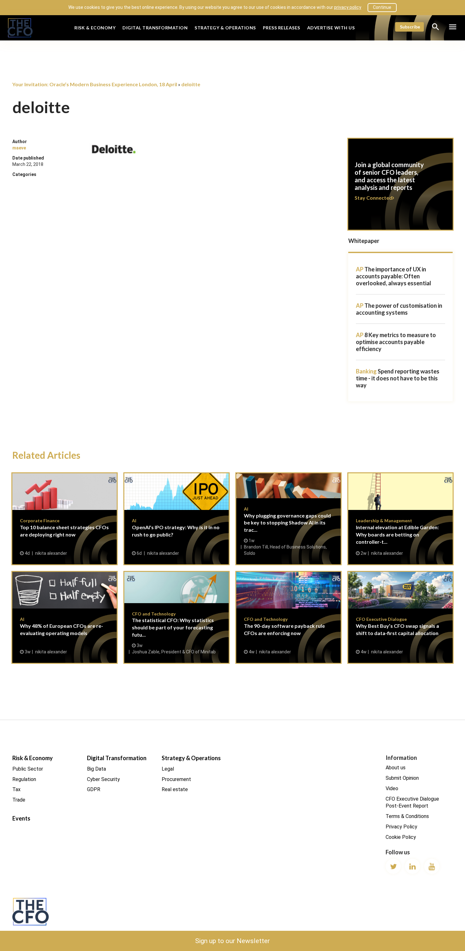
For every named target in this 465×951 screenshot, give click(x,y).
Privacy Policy (401, 827)
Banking (366, 371)
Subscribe (410, 26)
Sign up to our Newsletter (232, 941)
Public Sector (27, 769)
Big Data (96, 769)
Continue (382, 7)
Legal (168, 769)
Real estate (175, 789)
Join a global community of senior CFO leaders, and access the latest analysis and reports (400, 188)
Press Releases (281, 27)
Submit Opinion (402, 778)
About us (396, 768)
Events (21, 818)
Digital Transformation (155, 27)
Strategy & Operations (225, 27)
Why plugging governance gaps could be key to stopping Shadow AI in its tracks (288, 518)
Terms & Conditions (407, 816)
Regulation (24, 779)
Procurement (176, 779)
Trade (18, 800)
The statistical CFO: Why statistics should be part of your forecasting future (176, 617)
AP (359, 269)
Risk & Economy (94, 27)
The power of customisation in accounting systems (399, 309)
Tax (16, 789)
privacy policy (347, 7)
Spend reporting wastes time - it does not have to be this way (397, 378)
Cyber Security (103, 779)
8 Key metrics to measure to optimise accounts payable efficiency (396, 341)
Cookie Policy (401, 837)
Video (392, 788)
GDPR (93, 789)
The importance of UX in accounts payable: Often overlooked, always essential (393, 276)
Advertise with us (331, 27)
